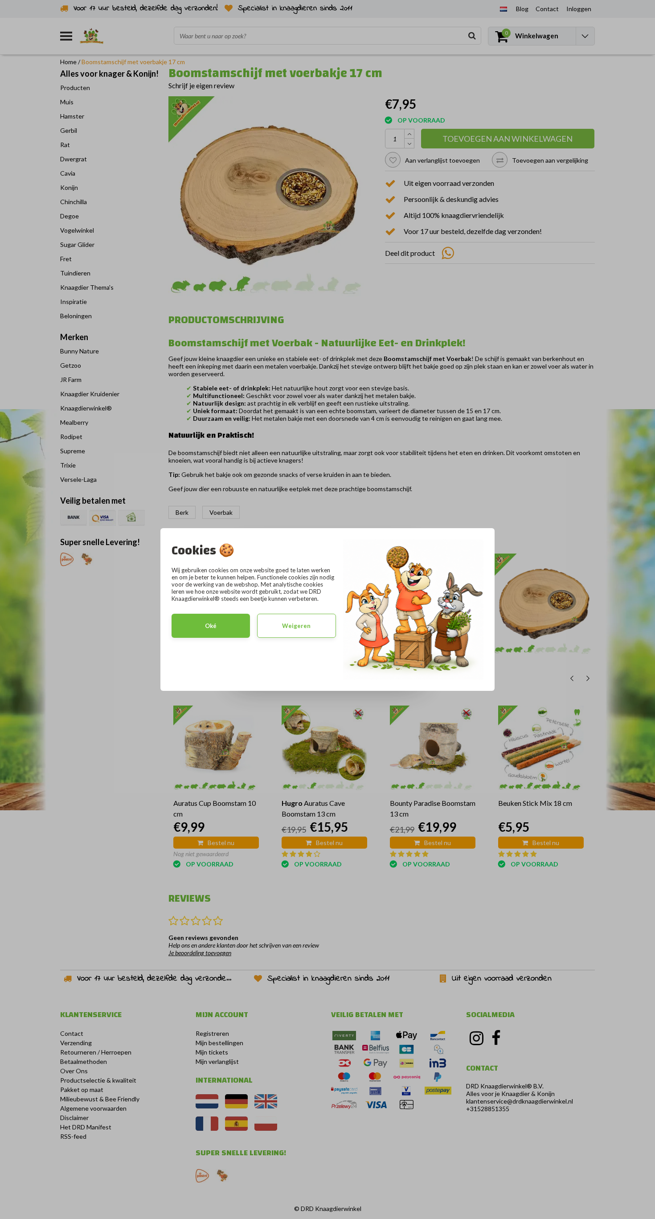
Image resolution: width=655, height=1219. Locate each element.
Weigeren (296, 625)
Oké (211, 625)
